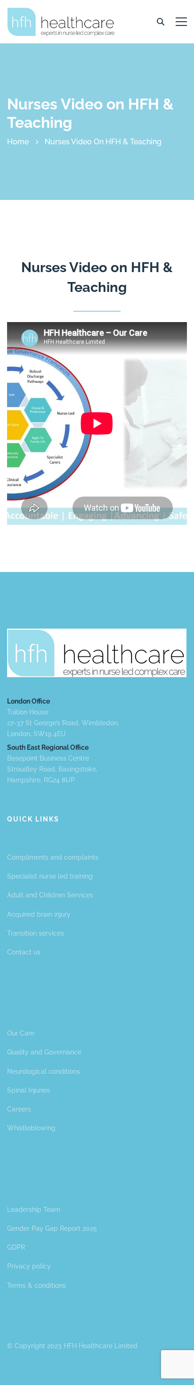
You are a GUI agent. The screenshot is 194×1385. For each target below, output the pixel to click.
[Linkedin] (26, 1368)
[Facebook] (16, 1368)
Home (18, 141)
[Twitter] (7, 1368)
